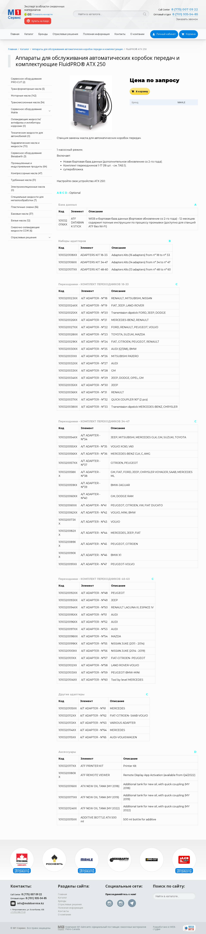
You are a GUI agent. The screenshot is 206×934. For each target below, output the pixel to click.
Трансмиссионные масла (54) (27, 102)
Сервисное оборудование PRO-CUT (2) (26, 80)
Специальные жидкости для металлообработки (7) (27, 198)
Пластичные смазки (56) (24, 207)
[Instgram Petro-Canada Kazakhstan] (121, 903)
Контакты (119, 34)
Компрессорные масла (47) (26, 173)
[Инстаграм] (109, 903)
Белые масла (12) (20, 220)
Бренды (43, 34)
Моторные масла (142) (23, 95)
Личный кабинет (166, 34)
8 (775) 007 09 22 (184, 9)
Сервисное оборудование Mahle (26, 111)
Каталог (28, 34)
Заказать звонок (187, 19)
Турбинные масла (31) (23, 180)
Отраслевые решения (65, 34)
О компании (137, 34)
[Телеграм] (132, 903)
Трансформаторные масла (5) (28, 88)
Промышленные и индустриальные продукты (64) (29, 165)
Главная (14, 34)
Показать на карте (42, 14)
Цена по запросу (154, 80)
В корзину (141, 91)
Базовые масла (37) (22, 213)
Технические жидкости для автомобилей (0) (27, 134)
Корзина (191, 34)
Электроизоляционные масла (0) (28, 188)
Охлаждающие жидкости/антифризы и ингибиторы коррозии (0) (26, 122)
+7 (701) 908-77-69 (17, 912)
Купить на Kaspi (40, 21)
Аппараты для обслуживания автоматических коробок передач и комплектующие (77, 49)
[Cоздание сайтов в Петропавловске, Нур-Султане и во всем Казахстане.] (189, 928)
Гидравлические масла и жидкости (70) (25, 144)
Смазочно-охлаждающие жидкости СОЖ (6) (25, 229)
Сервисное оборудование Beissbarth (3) (26, 155)
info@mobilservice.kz (30, 903)
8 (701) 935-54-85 (185, 14)
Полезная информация (96, 34)
